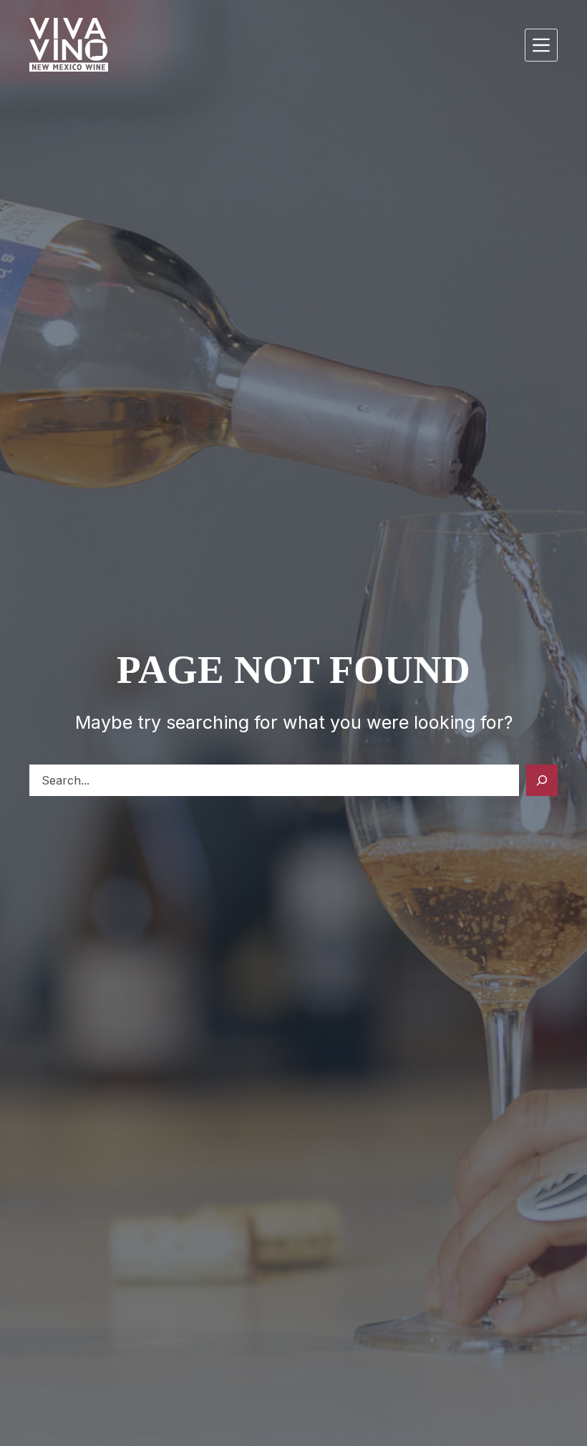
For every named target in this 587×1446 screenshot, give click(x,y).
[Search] (542, 780)
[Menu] (541, 45)
